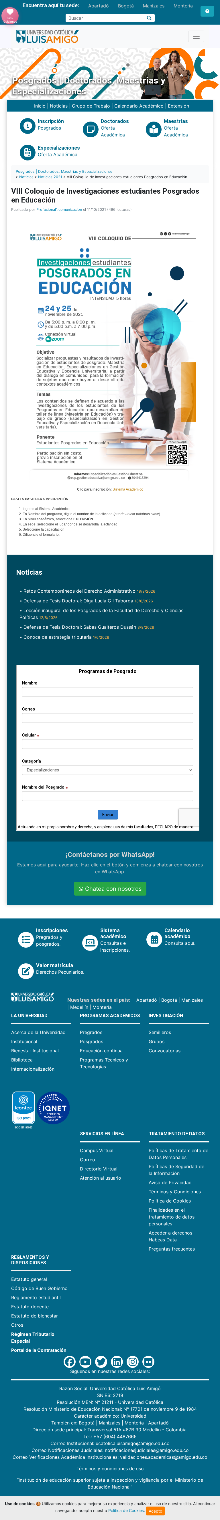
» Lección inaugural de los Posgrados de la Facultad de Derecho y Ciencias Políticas (101, 614)
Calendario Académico (139, 106)
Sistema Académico (128, 489)
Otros (17, 1325)
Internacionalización (32, 1069)
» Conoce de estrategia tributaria (64, 637)
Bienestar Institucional (35, 1050)
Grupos (156, 1041)
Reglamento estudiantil (36, 1297)
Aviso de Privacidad (170, 1182)
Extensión (178, 106)
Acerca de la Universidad (38, 1032)
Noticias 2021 (50, 177)
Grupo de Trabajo (91, 106)
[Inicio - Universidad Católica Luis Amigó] (47, 36)
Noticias (59, 106)
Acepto (155, 1511)
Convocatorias (164, 1050)
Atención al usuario (100, 1178)
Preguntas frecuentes (172, 1249)
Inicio (40, 106)
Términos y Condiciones (175, 1191)
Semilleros (160, 1032)
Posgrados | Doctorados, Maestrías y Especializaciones (64, 171)
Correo (87, 1159)
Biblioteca (22, 1060)
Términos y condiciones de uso (110, 1468)
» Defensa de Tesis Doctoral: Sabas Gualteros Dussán (86, 627)
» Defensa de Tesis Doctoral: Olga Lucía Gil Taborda (86, 601)
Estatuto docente (30, 1306)
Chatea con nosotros (112, 888)
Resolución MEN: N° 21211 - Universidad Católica (110, 1402)
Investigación (166, 1015)
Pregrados (91, 1032)
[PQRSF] (207, 11)
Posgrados (91, 1041)
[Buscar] (149, 18)
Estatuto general (29, 1279)
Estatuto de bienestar (34, 1316)
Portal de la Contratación (38, 1350)
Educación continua (101, 1050)
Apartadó (98, 6)
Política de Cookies (170, 1201)
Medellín (79, 1007)
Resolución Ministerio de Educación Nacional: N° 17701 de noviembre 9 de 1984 (110, 1409)
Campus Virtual (96, 1150)
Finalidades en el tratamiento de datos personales (172, 1217)
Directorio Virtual (98, 1169)
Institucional (24, 1041)
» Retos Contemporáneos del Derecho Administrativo (87, 591)
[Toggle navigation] (196, 36)
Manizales (153, 6)
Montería (183, 6)
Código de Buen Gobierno (39, 1288)
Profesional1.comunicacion (59, 209)
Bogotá (126, 6)
